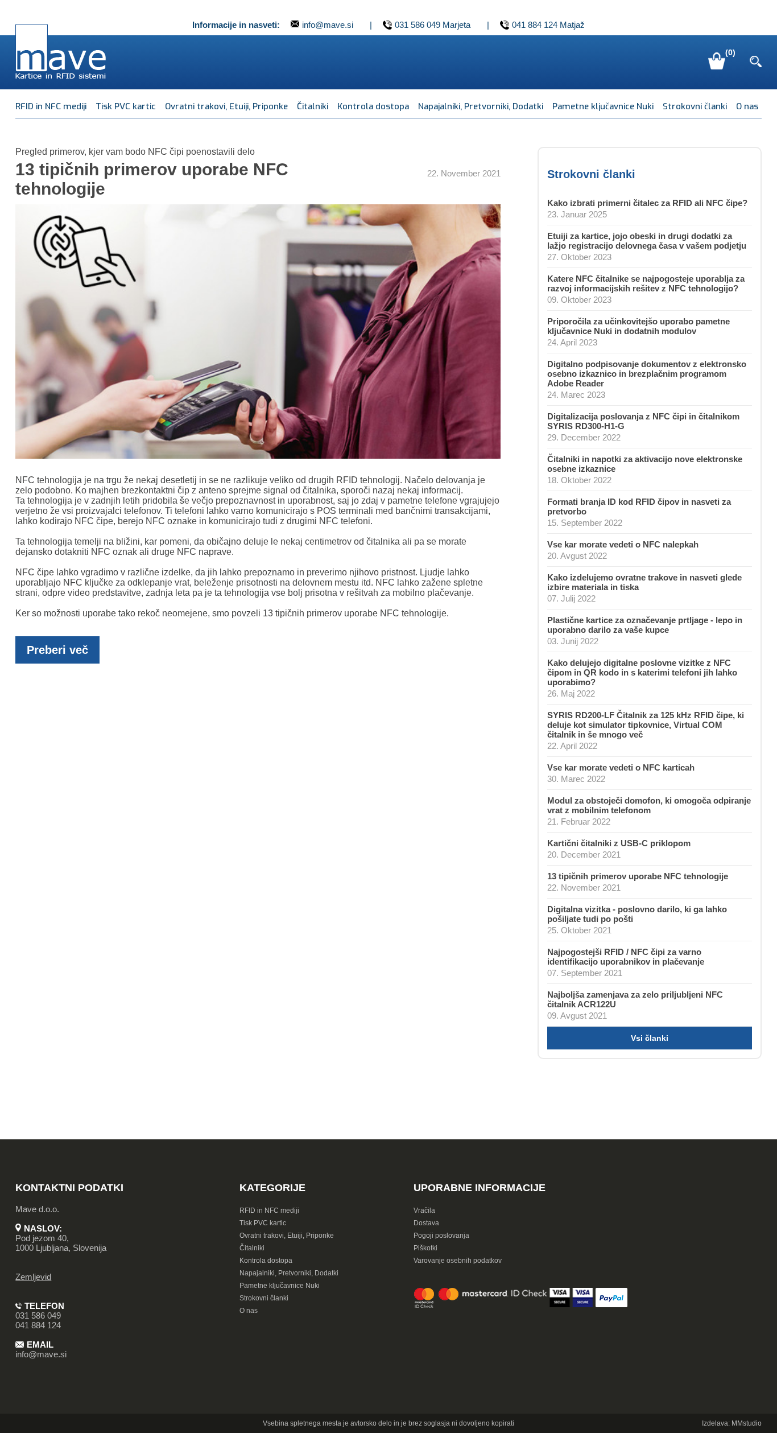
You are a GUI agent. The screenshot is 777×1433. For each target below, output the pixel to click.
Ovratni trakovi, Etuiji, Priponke (226, 106)
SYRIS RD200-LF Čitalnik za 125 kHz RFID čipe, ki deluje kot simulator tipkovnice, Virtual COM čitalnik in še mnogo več (645, 724)
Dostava (426, 1223)
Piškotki (425, 1248)
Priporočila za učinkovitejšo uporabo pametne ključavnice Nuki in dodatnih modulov (638, 326)
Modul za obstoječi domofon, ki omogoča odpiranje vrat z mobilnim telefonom (649, 805)
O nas (747, 106)
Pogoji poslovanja (441, 1236)
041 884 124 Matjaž (548, 25)
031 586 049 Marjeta (432, 25)
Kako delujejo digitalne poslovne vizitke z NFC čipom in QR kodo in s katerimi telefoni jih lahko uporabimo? (642, 672)
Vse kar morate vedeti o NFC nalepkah (623, 544)
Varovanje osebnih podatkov (458, 1261)
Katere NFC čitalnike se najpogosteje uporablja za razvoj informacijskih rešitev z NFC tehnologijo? (646, 283)
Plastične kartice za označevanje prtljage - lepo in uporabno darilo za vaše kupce (644, 625)
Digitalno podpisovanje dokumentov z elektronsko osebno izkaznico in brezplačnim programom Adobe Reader (646, 373)
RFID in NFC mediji (50, 106)
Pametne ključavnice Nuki (603, 106)
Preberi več (57, 650)
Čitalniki (312, 106)
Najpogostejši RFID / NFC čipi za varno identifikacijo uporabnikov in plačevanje (625, 956)
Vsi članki (649, 1038)
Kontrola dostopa (373, 106)
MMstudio (746, 1423)
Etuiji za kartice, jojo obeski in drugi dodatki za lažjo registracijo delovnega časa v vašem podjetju (646, 240)
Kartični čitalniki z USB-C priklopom (619, 843)
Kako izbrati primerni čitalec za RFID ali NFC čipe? (647, 203)
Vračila (424, 1210)
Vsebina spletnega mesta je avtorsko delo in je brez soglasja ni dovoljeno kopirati (388, 1423)
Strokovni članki (695, 106)
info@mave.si (327, 24)
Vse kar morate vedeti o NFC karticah (621, 767)
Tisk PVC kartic (126, 106)
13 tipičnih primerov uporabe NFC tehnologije (637, 876)
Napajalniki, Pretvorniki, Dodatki (480, 106)
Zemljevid (33, 1277)
